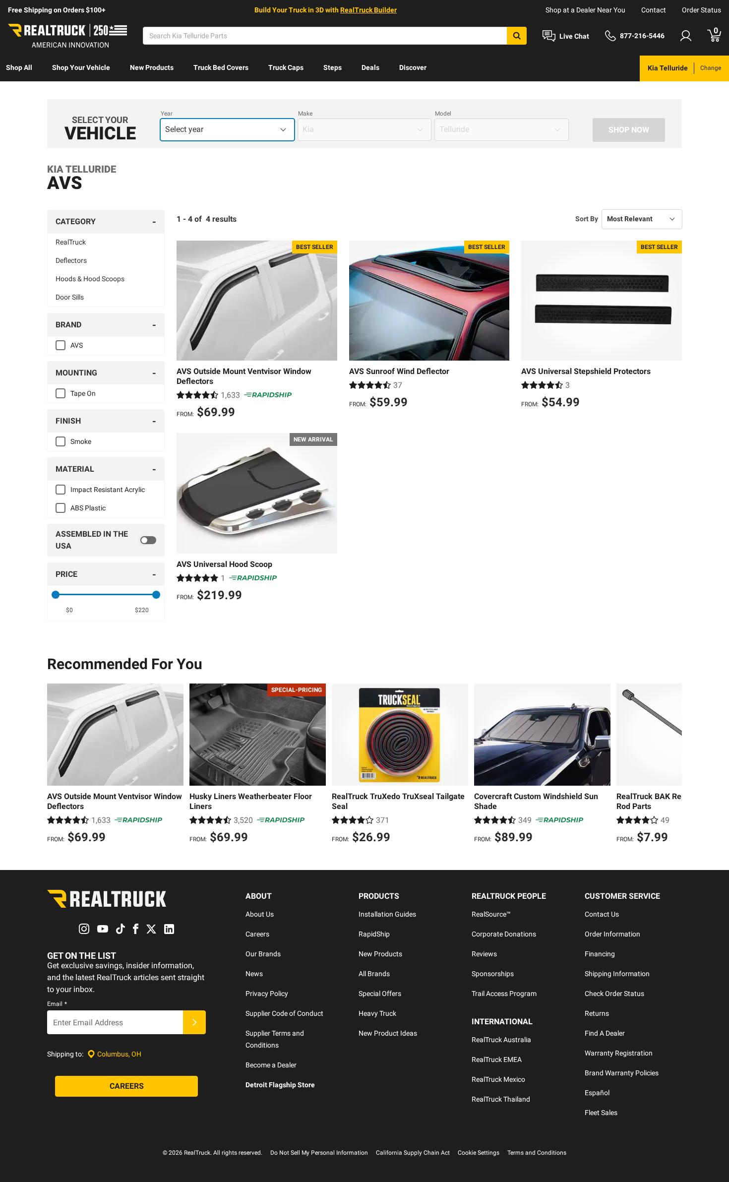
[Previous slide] (57, 765)
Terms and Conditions (536, 1152)
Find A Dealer (605, 1033)
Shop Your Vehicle (81, 67)
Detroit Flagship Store (280, 1085)
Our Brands (263, 954)
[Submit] (194, 1022)
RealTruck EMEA (497, 1059)
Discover (412, 67)
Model (443, 113)
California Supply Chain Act (413, 1152)
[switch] (106, 540)
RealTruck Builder (368, 10)
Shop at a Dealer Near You (585, 10)
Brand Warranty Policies (622, 1073)
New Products (152, 67)
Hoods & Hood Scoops (90, 279)
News (254, 974)
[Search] (517, 36)
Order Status (701, 10)
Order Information (612, 934)
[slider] (56, 595)
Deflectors (71, 260)
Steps (332, 67)
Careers (257, 934)
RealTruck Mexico (498, 1079)
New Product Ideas (388, 1033)
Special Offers (380, 993)
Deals (370, 67)
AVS (76, 345)
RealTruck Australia (501, 1040)
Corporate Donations (504, 934)
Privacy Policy (266, 993)
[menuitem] (19, 68)
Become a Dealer (271, 1065)
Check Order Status (614, 993)
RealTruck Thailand (501, 1099)
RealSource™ (491, 914)
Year (167, 113)
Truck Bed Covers (220, 67)
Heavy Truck (377, 1013)
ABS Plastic (88, 508)
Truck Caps (286, 67)
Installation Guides (387, 914)
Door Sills (70, 297)
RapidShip (374, 934)
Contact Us (602, 914)
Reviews (484, 954)
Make (305, 113)
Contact (653, 10)
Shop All (19, 67)
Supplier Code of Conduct (284, 1013)
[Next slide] (672, 765)
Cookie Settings (478, 1152)
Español (597, 1093)
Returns (597, 1013)
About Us (259, 914)
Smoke (80, 441)
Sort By (586, 219)
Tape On (83, 393)
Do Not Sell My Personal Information (319, 1152)
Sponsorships (493, 974)
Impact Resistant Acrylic (107, 490)
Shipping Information (617, 974)
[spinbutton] (70, 610)
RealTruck (71, 242)
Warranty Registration (619, 1053)
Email (57, 1003)
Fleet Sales (601, 1113)
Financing (600, 954)
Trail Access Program (504, 993)
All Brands (374, 974)
